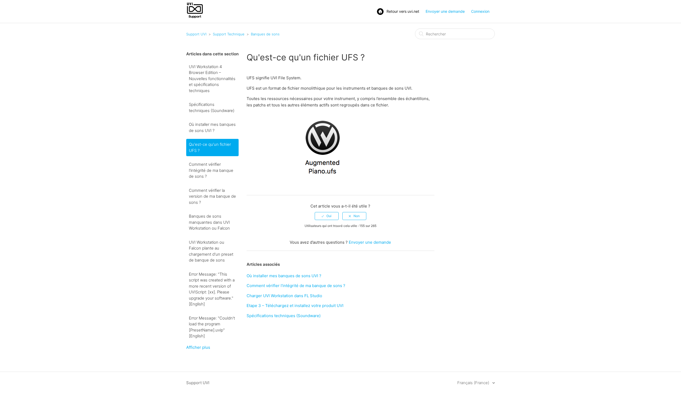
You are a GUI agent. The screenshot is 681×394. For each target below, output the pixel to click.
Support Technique (228, 34)
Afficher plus (198, 347)
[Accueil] (195, 17)
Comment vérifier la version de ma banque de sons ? (212, 196)
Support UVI (196, 34)
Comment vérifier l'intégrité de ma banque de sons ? (211, 170)
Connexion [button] (480, 11)
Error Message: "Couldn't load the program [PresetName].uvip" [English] (212, 327)
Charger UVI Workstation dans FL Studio (284, 295)
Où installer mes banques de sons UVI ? (212, 127)
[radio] (327, 216)
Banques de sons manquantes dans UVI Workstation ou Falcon (209, 222)
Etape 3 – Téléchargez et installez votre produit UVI (295, 305)
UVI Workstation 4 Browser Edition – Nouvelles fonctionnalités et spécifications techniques (212, 78)
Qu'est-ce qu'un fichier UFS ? (210, 147)
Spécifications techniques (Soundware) (211, 107)
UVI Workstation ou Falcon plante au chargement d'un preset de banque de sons (211, 251)
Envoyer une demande (445, 11)
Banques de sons (265, 34)
